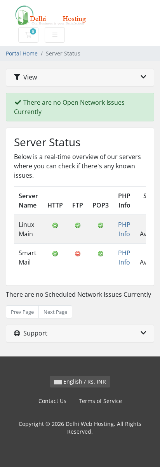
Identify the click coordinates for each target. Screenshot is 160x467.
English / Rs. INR (84, 381)
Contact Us (52, 401)
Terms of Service (100, 401)
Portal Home (22, 53)
